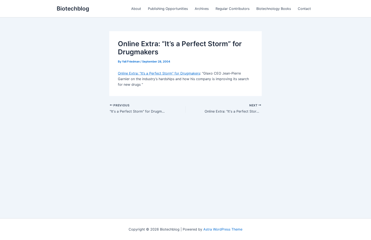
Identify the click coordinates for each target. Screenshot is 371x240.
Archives (202, 8)
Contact (304, 8)
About (136, 8)
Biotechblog (73, 8)
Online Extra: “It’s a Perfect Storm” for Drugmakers (159, 73)
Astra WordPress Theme (222, 229)
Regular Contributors (232, 8)
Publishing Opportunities (168, 8)
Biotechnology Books (273, 8)
